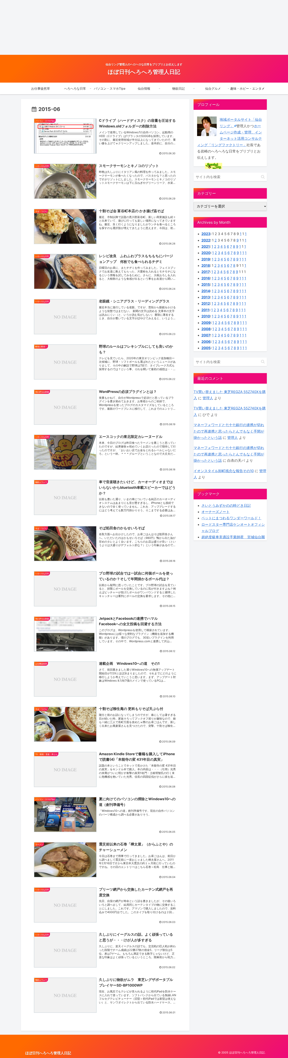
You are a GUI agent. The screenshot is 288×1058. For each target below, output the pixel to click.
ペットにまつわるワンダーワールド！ (231, 518)
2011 (205, 310)
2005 (206, 348)
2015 (205, 284)
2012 (205, 303)
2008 (206, 329)
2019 (205, 259)
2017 (205, 272)
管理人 (208, 398)
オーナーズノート (215, 512)
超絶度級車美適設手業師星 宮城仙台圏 (233, 537)
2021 (205, 246)
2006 (206, 342)
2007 (205, 335)
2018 (205, 265)
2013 (205, 297)
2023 (205, 234)
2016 (205, 278)
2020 (205, 253)
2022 (205, 240)
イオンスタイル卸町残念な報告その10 (224, 471)
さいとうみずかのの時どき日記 (226, 505)
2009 (206, 323)
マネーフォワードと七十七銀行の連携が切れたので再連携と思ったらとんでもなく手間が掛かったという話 (229, 431)
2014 (205, 291)
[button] (262, 177)
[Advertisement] (117, 27)
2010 (205, 316)
